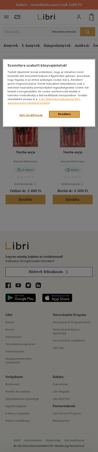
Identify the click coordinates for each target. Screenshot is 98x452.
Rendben (64, 114)
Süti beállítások (31, 115)
